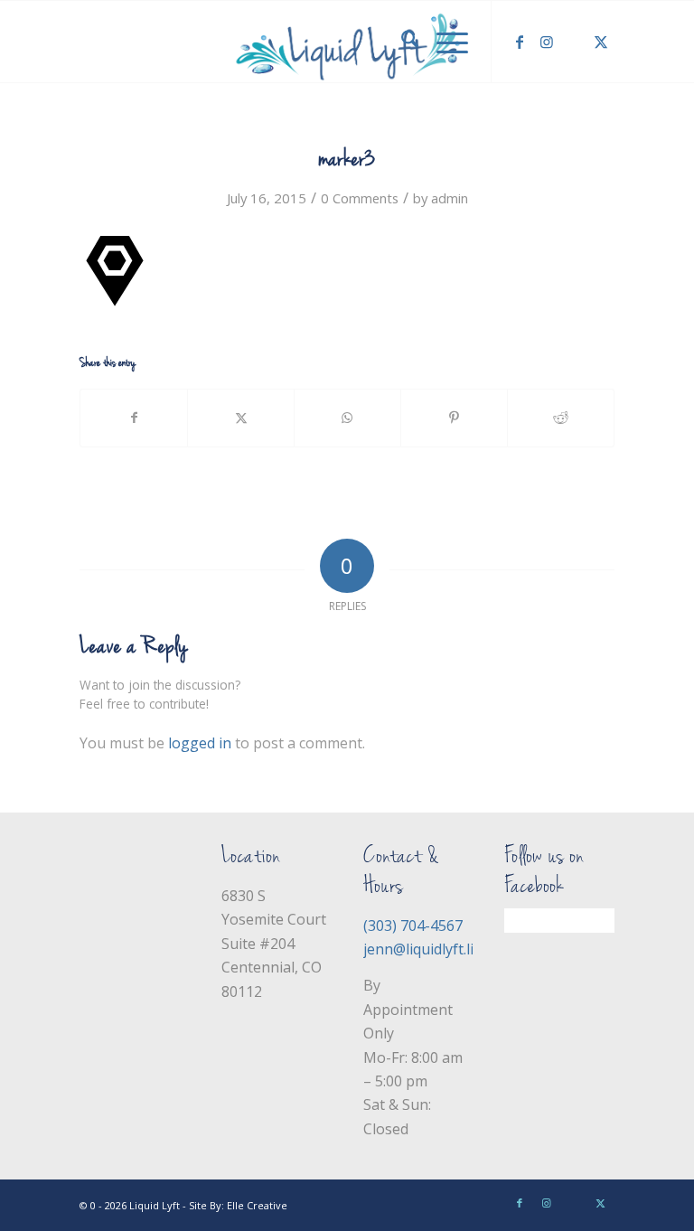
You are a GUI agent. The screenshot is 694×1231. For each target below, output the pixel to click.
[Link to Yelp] (573, 41)
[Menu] (443, 41)
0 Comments (360, 198)
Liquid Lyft (154, 1205)
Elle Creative (257, 1205)
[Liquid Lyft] (347, 41)
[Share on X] (241, 418)
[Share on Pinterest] (454, 418)
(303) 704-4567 (413, 925)
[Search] (400, 41)
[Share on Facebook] (133, 418)
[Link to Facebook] (519, 41)
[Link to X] (600, 41)
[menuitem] (400, 41)
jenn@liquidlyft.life (425, 949)
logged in (199, 743)
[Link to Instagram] (546, 41)
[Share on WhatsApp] (347, 418)
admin (449, 198)
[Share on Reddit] (561, 418)
